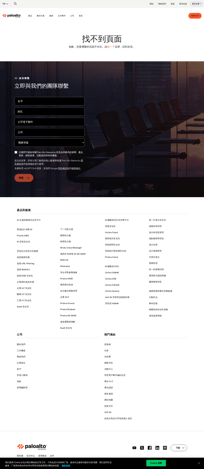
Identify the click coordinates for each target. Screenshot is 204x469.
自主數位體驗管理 (68, 291)
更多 (81, 16)
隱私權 (20, 456)
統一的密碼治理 (156, 269)
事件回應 (153, 303)
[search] (15, 4)
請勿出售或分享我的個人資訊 (118, 418)
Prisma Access (67, 303)
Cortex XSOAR (112, 285)
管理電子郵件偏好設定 (115, 375)
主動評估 (153, 297)
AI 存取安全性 (23, 241)
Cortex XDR (110, 279)
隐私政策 (66, 465)
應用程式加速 (66, 284)
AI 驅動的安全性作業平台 (117, 220)
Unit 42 (107, 412)
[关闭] (198, 463)
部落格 (107, 344)
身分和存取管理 (156, 232)
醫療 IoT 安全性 (24, 294)
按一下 (111, 46)
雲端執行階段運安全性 (115, 251)
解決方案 (40, 16)
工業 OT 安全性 (24, 300)
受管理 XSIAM (112, 303)
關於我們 (21, 344)
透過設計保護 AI (24, 229)
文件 (52, 456)
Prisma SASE (66, 278)
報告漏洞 (108, 394)
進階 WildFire (23, 269)
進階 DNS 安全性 (25, 276)
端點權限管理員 (156, 238)
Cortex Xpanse (112, 291)
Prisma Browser (67, 309)
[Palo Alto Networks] (11, 16)
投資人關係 (22, 375)
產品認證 (108, 387)
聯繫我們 (195, 16)
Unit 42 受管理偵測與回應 (117, 297)
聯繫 (21, 177)
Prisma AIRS (23, 235)
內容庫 (107, 356)
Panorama (65, 266)
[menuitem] (14, 16)
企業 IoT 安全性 (24, 288)
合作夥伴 (62, 16)
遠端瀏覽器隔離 (67, 322)
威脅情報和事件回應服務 (160, 291)
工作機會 (21, 350)
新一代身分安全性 (157, 220)
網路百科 (108, 363)
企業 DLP (64, 297)
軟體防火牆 (65, 241)
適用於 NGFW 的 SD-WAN (72, 254)
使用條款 (30, 164)
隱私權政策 (63, 168)
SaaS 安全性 (23, 306)
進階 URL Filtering (25, 263)
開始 (151, 4)
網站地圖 (108, 400)
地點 (19, 381)
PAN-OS (64, 260)
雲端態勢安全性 (112, 244)
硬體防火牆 (65, 235)
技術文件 (108, 406)
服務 (51, 16)
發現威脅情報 (155, 316)
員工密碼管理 (155, 251)
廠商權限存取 (155, 282)
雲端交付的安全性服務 (27, 251)
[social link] (134, 448)
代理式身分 (154, 257)
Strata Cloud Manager (71, 248)
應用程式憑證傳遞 (157, 275)
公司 (72, 16)
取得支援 (183, 4)
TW (3, 4)
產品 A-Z (108, 381)
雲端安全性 (110, 226)
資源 (173, 4)
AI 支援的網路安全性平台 (29, 220)
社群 (106, 350)
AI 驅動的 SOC (112, 266)
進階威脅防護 (23, 257)
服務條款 (75, 168)
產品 (30, 16)
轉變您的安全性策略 (158, 309)
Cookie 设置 (156, 463)
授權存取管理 (155, 226)
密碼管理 (153, 263)
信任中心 (30, 456)
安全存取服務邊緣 (68, 272)
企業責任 (21, 363)
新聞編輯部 (22, 387)
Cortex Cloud (111, 232)
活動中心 (108, 369)
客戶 (19, 369)
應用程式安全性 (112, 238)
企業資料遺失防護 (25, 282)
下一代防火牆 (66, 229)
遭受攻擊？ (196, 4)
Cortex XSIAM (112, 272)
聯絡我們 (162, 4)
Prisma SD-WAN (68, 315)
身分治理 (153, 244)
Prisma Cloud (111, 257)
